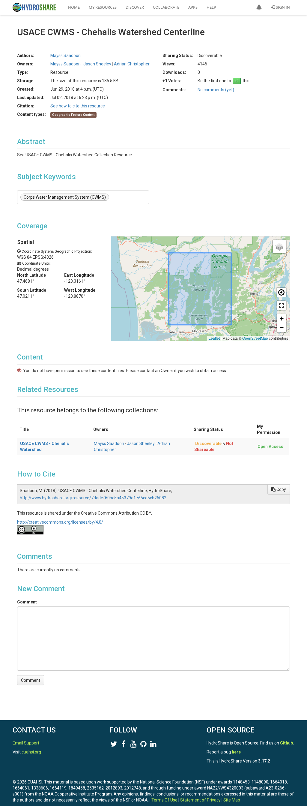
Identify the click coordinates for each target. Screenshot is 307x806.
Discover (135, 7)
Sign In (282, 7)
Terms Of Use (164, 800)
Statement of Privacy (200, 800)
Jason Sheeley (141, 443)
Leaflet (214, 338)
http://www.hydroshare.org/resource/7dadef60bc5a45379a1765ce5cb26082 (93, 497)
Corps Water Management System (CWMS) (65, 197)
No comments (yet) (216, 89)
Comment (27, 602)
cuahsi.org (31, 752)
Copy (281, 489)
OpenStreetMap (255, 338)
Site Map (231, 800)
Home (74, 7)
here (236, 752)
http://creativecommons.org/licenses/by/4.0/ (60, 522)
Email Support (26, 743)
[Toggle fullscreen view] (281, 305)
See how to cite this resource (77, 106)
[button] (259, 7)
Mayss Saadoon (109, 443)
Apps (193, 7)
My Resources (103, 7)
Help (211, 7)
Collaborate (166, 7)
